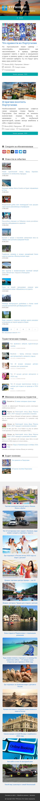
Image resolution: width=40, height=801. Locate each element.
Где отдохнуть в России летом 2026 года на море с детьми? (20, 557)
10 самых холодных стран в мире (25, 401)
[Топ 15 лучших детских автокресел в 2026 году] (5, 376)
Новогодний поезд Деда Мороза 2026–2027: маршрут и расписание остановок (22, 413)
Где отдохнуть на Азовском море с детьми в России (20, 686)
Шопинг (26, 64)
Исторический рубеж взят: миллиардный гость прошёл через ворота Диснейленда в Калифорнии (20, 206)
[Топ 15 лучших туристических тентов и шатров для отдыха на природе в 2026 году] (5, 387)
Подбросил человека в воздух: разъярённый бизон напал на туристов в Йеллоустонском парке (20, 255)
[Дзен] (12, 152)
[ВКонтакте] (25, 152)
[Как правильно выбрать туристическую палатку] (5, 345)
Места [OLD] (8, 126)
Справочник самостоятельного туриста (21, 11)
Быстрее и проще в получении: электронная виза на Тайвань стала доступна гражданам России (20, 239)
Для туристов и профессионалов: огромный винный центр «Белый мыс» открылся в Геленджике (20, 272)
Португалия (18, 64)
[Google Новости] (16, 152)
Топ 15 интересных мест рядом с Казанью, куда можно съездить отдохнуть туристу (20, 532)
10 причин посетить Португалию (14, 103)
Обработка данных (22, 795)
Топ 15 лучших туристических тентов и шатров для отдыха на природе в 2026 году (24, 386)
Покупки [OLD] (8, 64)
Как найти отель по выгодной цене (20, 761)
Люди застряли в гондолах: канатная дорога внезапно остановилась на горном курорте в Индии (20, 321)
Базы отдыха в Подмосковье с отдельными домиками (20, 634)
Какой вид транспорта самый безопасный (20, 784)
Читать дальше (22, 74)
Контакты (32, 795)
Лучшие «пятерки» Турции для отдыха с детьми (20, 603)
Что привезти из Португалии (19, 43)
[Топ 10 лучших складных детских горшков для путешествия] (5, 366)
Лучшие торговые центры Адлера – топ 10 (20, 580)
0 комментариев (9, 70)
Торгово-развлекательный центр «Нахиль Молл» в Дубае (20, 507)
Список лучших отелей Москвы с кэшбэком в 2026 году (20, 735)
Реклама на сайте (10, 795)
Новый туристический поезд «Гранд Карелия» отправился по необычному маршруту (20, 173)
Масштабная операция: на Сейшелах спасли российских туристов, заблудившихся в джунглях (20, 222)
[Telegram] (20, 152)
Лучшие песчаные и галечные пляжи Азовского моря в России (20, 710)
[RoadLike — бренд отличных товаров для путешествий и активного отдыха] (5, 355)
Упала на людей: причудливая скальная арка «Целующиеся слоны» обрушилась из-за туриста (20, 288)
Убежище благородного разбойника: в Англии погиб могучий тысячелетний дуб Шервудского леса (20, 305)
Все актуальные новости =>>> (11, 332)
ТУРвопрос (17, 7)
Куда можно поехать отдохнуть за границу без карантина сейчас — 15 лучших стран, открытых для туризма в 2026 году (20, 660)
